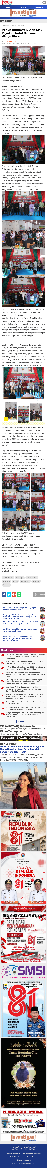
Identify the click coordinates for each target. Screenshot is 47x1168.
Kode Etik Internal (16, 1157)
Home (7, 7)
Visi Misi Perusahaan (23, 1160)
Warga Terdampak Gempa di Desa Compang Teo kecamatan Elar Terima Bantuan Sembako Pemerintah (25, 715)
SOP (23, 1154)
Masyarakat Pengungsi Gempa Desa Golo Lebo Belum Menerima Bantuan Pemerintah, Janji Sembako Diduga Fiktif (24, 696)
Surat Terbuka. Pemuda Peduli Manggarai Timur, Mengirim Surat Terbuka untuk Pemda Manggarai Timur (25, 674)
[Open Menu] (44, 2)
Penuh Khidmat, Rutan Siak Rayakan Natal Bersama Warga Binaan (22, 33)
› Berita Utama (11, 26)
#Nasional (6, 581)
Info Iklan (27, 1157)
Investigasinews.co (29, 1163)
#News (15, 581)
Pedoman (16, 1154)
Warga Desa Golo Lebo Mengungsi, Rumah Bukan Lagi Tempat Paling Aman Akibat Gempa (25, 663)
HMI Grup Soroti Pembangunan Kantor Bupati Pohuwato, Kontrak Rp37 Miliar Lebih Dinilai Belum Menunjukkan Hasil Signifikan (24, 682)
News (23, 7)
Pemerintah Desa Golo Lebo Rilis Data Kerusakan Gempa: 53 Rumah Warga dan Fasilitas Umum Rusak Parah (25, 656)
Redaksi (9, 1154)
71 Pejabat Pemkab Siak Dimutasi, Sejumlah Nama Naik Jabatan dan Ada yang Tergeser (26, 708)
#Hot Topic (19, 578)
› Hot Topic (20, 26)
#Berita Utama (8, 578)
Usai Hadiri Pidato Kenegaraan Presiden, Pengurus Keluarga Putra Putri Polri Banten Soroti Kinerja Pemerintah (23, 689)
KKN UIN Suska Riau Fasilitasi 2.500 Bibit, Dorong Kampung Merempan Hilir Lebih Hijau (25, 668)
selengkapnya (23, 721)
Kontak (34, 1157)
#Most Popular (32, 578)
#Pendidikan (25, 581)
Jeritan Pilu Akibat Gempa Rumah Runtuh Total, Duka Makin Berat (25, 703)
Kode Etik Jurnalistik (33, 1154)
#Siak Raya (6, 585)
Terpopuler (39, 7)
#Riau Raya (36, 581)
